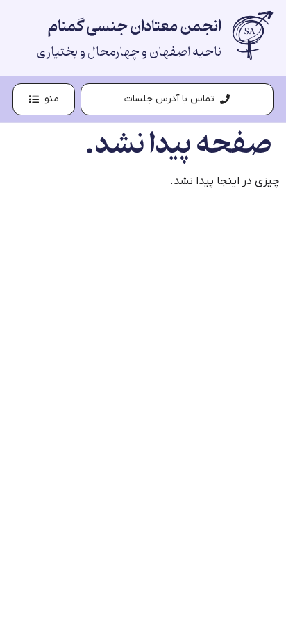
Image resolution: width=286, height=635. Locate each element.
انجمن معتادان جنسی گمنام (134, 27)
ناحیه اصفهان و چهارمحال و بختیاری (129, 52)
